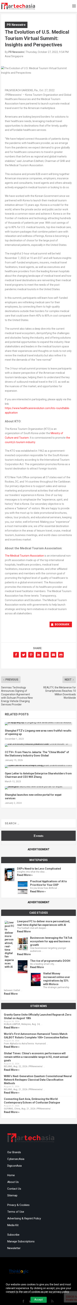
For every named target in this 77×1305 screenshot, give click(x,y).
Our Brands (14, 1152)
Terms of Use (15, 1211)
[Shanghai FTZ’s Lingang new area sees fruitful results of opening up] (38, 723)
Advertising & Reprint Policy (24, 1218)
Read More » (25, 874)
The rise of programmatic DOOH (50, 960)
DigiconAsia (14, 1165)
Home (11, 1175)
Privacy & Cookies (18, 1205)
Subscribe (13, 1234)
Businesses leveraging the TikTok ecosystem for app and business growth (51, 941)
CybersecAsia (15, 1159)
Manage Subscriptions (21, 1241)
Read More (24, 931)
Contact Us (14, 1188)
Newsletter (14, 1248)
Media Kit (13, 1225)
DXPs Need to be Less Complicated (39, 868)
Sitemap (12, 1195)
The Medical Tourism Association (24, 555)
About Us (13, 1182)
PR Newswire (16, 25)
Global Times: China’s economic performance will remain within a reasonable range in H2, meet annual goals (36, 1057)
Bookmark (62, 624)
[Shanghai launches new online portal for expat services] (38, 787)
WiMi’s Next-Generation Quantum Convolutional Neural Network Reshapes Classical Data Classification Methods (38, 1080)
